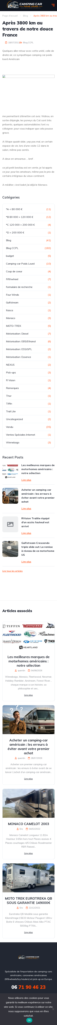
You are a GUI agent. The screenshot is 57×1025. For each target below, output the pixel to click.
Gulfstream (12, 302)
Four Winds (12, 294)
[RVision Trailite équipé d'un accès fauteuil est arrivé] (10, 524)
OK (29, 1020)
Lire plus (26, 479)
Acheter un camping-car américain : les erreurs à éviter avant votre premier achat (38, 495)
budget (10, 255)
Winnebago (12, 442)
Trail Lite (11, 411)
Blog (8, 240)
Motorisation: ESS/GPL (19, 349)
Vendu (9, 426)
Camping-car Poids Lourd (20, 263)
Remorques (12, 388)
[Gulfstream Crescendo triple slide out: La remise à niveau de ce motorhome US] (10, 549)
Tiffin (9, 403)
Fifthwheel (12, 279)
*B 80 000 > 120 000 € (19, 217)
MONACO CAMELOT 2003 (28, 824)
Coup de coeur (14, 271)
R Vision (10, 380)
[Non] (53, 1009)
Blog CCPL (28, 42)
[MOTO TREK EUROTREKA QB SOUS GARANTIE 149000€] (28, 877)
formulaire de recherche (19, 287)
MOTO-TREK (13, 325)
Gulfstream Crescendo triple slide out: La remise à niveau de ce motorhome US (37, 548)
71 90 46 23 (28, 987)
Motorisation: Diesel (17, 333)
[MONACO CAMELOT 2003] (28, 803)
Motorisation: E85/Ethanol (21, 341)
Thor (8, 395)
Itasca (9, 310)
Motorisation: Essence (18, 356)
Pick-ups (11, 372)
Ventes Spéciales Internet (20, 434)
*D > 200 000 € (15, 232)
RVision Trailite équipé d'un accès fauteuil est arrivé (35, 522)
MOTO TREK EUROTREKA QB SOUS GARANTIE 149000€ (28, 900)
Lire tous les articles (12, 571)
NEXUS (10, 364)
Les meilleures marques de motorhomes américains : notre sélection (38, 469)
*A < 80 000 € (14, 209)
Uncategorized (14, 419)
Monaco (10, 318)
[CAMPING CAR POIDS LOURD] (29, 957)
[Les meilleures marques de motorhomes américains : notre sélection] (10, 471)
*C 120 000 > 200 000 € (20, 224)
